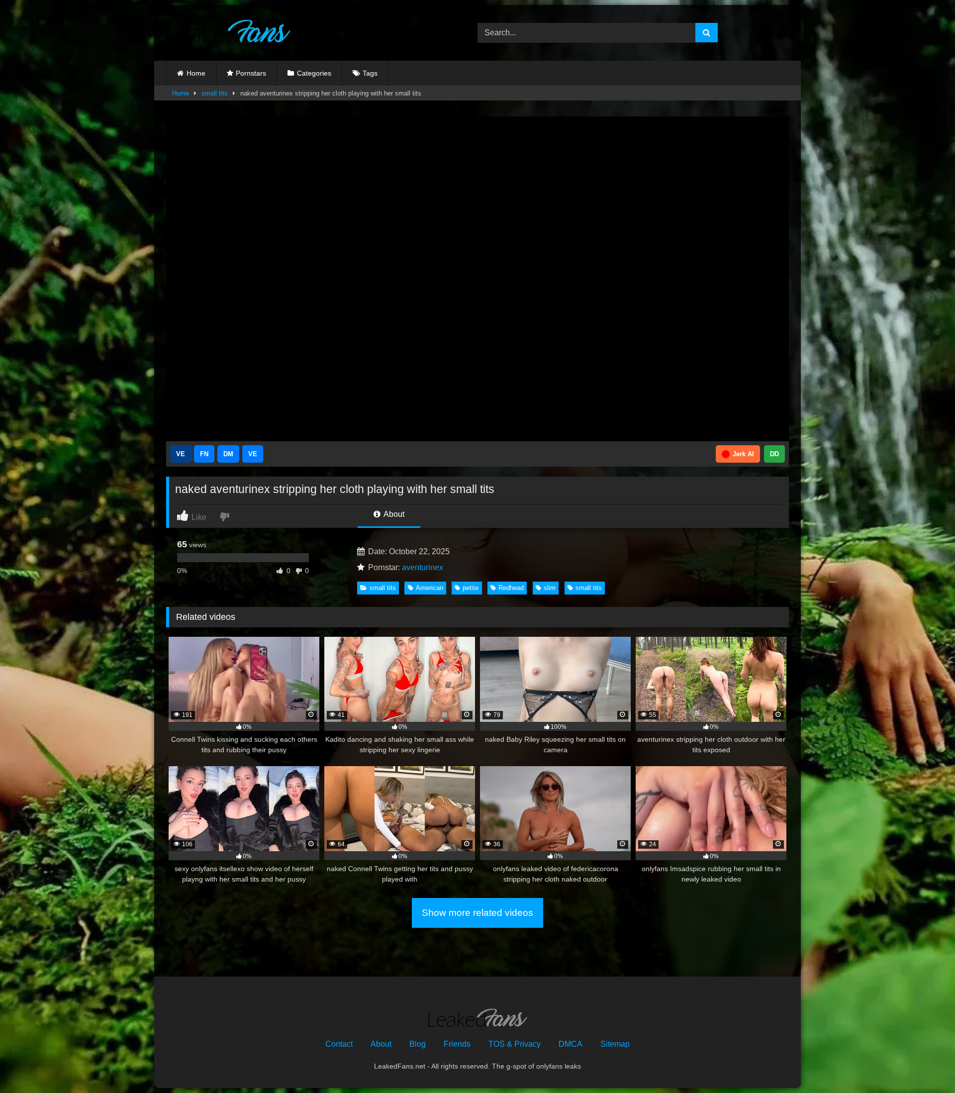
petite (470, 588)
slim (550, 588)
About (393, 514)
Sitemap (615, 1044)
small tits (214, 93)
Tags (370, 73)
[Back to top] (924, 1063)
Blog (417, 1044)
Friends (457, 1044)
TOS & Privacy (514, 1044)
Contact (339, 1044)
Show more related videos (477, 912)
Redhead (511, 588)
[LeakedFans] (228, 32)
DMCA (570, 1044)
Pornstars (251, 73)
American (429, 588)
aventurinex (422, 567)
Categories (314, 73)
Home (196, 73)
